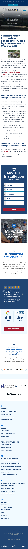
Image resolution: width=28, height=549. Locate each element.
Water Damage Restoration (11, 469)
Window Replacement (8, 488)
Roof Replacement (7, 486)
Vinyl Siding (5, 431)
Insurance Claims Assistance (13, 483)
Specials (4, 515)
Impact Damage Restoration (11, 466)
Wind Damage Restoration (10, 464)
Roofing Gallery (6, 420)
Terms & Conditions (14, 530)
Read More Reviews (13, 329)
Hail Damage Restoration (10, 461)
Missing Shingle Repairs (9, 475)
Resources (5, 502)
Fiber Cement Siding (8, 433)
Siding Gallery (6, 436)
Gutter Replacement (8, 494)
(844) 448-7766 (15, 395)
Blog (2, 513)
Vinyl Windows (6, 444)
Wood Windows (6, 447)
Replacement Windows (10, 442)
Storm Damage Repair (9, 458)
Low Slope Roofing (7, 417)
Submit (14, 209)
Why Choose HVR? (6, 507)
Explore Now (12, 5)
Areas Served (5, 510)
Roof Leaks (5, 472)
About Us (4, 505)
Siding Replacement (8, 491)
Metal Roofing (6, 414)
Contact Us (5, 518)
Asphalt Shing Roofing (9, 411)
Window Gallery (7, 450)
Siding (3, 428)
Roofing (4, 409)
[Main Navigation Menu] (24, 10)
